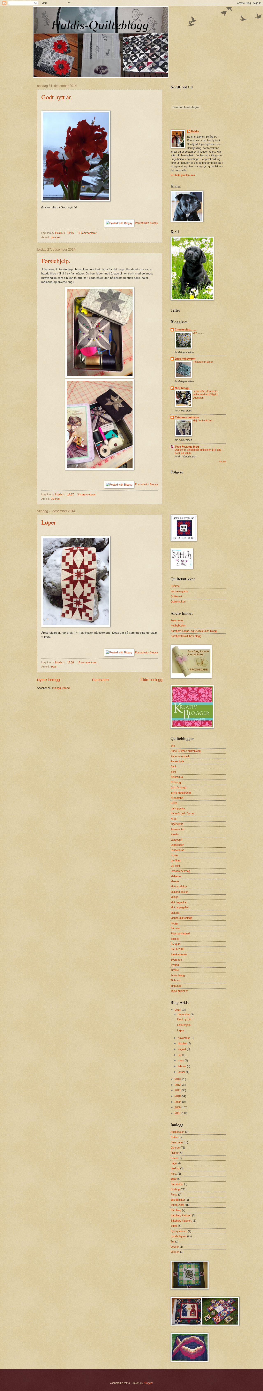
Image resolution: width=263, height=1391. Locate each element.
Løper (48, 522)
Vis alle (222, 461)
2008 (178, 1107)
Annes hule (177, 761)
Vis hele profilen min (183, 175)
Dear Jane (177, 1142)
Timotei (175, 970)
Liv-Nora (175, 860)
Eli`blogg (176, 782)
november (184, 1037)
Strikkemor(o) (179, 954)
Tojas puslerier (179, 990)
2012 (178, 1084)
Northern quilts (179, 591)
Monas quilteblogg (181, 917)
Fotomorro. (177, 620)
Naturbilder (177, 1184)
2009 (178, 1101)
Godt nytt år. (56, 97)
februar (182, 1066)
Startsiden (100, 680)
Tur (172, 1241)
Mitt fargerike (178, 902)
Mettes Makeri (179, 886)
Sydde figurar (178, 1236)
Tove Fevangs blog (187, 446)
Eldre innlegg (151, 680)
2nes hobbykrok (185, 358)
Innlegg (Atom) (61, 687)
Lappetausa (177, 850)
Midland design (179, 891)
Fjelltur (175, 1152)
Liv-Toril (175, 865)
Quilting (175, 1189)
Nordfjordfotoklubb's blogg (186, 636)
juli (180, 1054)
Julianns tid (177, 829)
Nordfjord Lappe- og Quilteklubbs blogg (194, 630)
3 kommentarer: (87, 494)
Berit (173, 771)
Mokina (175, 912)
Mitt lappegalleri (180, 907)
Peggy (174, 923)
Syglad (175, 964)
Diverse (55, 237)
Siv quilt (175, 943)
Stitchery (176, 1210)
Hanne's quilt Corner (182, 813)
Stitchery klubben (181, 1215)
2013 (178, 1079)
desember (184, 1014)
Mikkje (174, 896)
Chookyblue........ (186, 329)
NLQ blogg (182, 388)
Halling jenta (178, 808)
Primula (175, 928)
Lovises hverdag (180, 870)
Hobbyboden (178, 625)
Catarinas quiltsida (187, 417)
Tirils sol (176, 980)
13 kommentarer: (87, 662)
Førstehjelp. (55, 260)
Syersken (176, 959)
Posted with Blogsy (146, 222)
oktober (183, 1043)
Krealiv (175, 834)
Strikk (174, 1225)
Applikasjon (177, 1131)
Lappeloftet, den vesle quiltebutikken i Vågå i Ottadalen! (205, 394)
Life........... (198, 332)
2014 (178, 1009)
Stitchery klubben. (181, 1220)
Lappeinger (177, 844)
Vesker (175, 1246)
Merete (175, 881)
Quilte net (176, 596)
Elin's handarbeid (181, 792)
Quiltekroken (178, 601)
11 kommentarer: (87, 232)
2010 (178, 1096)
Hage (174, 1163)
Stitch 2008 (177, 949)
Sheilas (175, 938)
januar (182, 1071)
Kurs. (174, 1173)
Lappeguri (176, 839)
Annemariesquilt (180, 756)
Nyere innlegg (48, 680)
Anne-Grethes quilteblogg (186, 750)
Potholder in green (203, 361)
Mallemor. (176, 876)
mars (181, 1060)
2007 (178, 1113)
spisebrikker (178, 1199)
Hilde (173, 818)
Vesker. (175, 1251)
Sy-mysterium (179, 1231)
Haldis (195, 131)
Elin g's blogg (178, 787)
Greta (174, 803)
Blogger (148, 1382)
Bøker (174, 1137)
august (182, 1049)
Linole (174, 855)
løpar (54, 666)
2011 (178, 1090)
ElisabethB (177, 797)
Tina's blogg (178, 975)
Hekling (175, 1168)
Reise (174, 1194)
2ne (173, 745)
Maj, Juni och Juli (202, 420)
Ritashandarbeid (180, 933)
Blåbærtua (177, 776)
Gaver (174, 1158)
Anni (173, 766)
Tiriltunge (176, 985)
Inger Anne (177, 823)
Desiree (175, 585)
